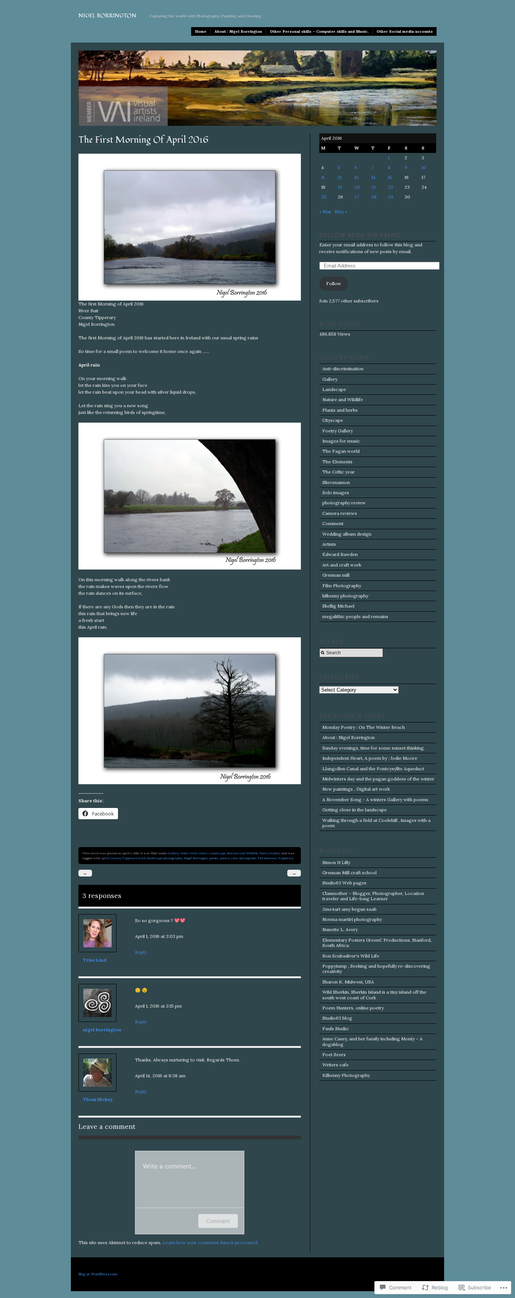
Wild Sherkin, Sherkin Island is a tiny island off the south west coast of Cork (374, 994)
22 (390, 187)
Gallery (173, 853)
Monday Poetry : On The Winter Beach (363, 727)
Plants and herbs (340, 410)
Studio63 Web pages (344, 883)
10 (424, 167)
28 (374, 197)
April (105, 858)
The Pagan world (341, 451)
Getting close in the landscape (354, 809)
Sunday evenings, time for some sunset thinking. (373, 748)
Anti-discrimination (342, 368)
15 (390, 177)
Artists (329, 544)
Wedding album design (346, 534)
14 (373, 177)
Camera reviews (339, 513)
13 (356, 177)
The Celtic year (338, 472)
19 (340, 187)
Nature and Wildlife (242, 853)
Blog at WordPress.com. (98, 1274)
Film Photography (341, 585)
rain (234, 858)
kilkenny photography (345, 596)
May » (341, 211)
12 (340, 177)
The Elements (337, 461)
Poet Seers (334, 1054)
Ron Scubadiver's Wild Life (350, 956)
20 (357, 187)
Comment (218, 1221)
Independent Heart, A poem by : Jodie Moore (369, 758)
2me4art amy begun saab (349, 909)
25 (323, 197)
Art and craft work (341, 565)
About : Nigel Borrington (238, 31)
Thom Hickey (98, 1099)
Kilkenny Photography (346, 1075)
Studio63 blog (337, 1018)
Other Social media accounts (405, 31)
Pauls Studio (335, 1028)
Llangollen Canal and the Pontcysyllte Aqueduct (373, 768)
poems (214, 858)
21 (373, 187)
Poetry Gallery (269, 853)
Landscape (217, 853)
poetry (225, 858)
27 (356, 197)
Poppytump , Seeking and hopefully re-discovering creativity (376, 968)
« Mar (325, 211)
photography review (344, 502)
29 (390, 197)
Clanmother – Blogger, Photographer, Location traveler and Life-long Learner (373, 895)
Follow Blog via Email (360, 235)
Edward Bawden (340, 554)
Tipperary (285, 858)
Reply (141, 952)
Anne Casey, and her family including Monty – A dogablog (372, 1041)
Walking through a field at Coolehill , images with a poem (376, 822)
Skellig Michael (338, 606)
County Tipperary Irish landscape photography (146, 858)
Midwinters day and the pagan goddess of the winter (378, 779)
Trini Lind (94, 960)
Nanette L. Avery (340, 929)
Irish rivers (198, 853)
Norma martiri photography (352, 919)
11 (322, 177)
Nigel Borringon (196, 858)
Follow (333, 283)
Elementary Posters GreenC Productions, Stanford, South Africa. (377, 942)
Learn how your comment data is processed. (210, 1242)
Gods (184, 853)
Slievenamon (336, 482)
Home (201, 31)
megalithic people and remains (355, 616)
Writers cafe (335, 1064)
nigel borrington (102, 1029)
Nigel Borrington (107, 15)
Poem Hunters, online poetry (353, 1008)
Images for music (341, 441)
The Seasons (267, 858)
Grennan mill (335, 575)
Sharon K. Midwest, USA (348, 982)
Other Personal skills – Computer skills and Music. (319, 31)
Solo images (335, 492)
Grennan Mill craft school (349, 872)
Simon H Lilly (336, 862)
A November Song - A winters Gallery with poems (375, 799)
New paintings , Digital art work (356, 789)
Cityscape (332, 420)
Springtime (247, 858)
